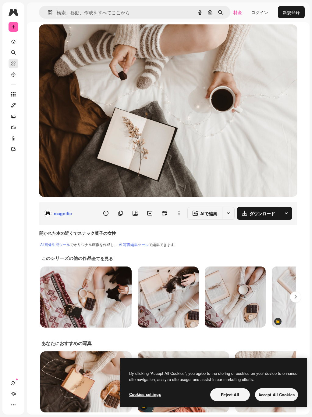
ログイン (259, 12)
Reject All (230, 394)
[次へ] (295, 297)
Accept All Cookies (276, 394)
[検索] (13, 52)
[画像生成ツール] (13, 116)
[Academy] (13, 394)
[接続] (13, 383)
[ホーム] (13, 41)
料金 (237, 12)
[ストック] (13, 63)
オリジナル (80, 36)
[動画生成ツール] (13, 127)
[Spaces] (13, 105)
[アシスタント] (13, 149)
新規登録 (291, 12)
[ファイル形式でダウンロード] (286, 213)
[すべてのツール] (13, 94)
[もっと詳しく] (13, 74)
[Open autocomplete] (47, 12)
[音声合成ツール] (13, 138)
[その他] (13, 405)
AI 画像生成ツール (55, 244)
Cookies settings (145, 394)
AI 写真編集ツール (134, 244)
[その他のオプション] (179, 213)
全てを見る (102, 258)
